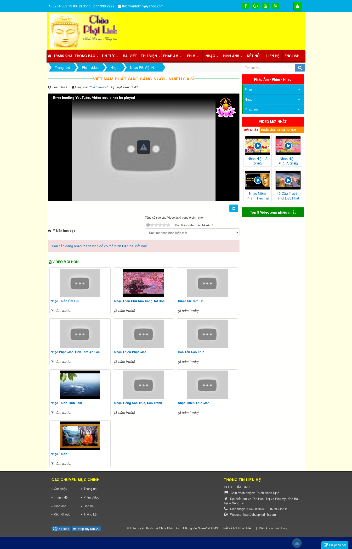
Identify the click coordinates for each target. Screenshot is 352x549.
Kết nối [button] (254, 55)
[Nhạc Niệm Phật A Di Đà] (288, 145)
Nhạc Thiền (59, 453)
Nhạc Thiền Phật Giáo (130, 351)
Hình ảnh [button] (231, 55)
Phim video (91, 497)
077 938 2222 (103, 6)
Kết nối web (62, 514)
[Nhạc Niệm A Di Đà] (257, 145)
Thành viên (61, 497)
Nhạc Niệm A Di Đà (257, 161)
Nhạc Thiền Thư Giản (194, 402)
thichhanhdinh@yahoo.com (143, 6)
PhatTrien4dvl (98, 87)
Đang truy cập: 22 (88, 529)
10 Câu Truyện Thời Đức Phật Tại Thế (288, 198)
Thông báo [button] (85, 55)
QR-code (63, 529)
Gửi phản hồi (337, 545)
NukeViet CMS (208, 528)
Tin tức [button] (109, 55)
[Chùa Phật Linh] (84, 30)
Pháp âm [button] (171, 55)
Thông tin (90, 488)
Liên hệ (89, 506)
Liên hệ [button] (272, 55)
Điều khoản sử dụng (273, 528)
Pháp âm (251, 109)
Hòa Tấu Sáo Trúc (191, 351)
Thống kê (90, 514)
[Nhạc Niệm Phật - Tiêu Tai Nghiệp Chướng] (257, 179)
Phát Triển (245, 528)
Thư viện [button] (149, 55)
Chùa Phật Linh (169, 528)
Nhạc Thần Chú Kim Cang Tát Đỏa (139, 301)
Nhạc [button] (210, 55)
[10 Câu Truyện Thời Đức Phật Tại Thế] (288, 179)
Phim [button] (191, 55)
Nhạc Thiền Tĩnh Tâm (66, 402)
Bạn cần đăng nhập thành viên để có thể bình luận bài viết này (99, 246)
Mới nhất (251, 130)
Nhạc (248, 99)
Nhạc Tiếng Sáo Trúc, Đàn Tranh (138, 402)
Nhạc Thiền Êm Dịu (65, 301)
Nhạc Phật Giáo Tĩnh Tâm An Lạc (75, 351)
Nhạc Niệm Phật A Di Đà (288, 161)
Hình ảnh (60, 506)
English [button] (291, 55)
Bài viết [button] (130, 55)
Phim (248, 89)
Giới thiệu (60, 488)
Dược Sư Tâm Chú (191, 301)
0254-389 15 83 (65, 6)
